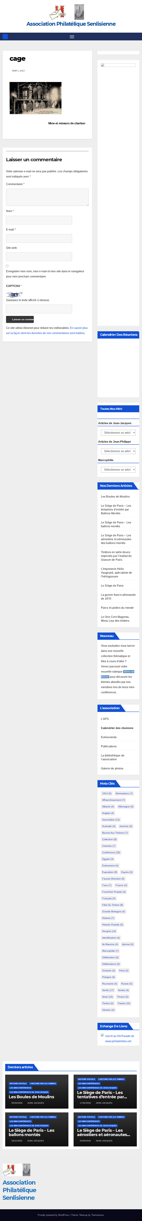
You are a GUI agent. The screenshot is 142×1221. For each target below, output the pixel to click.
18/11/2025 (17, 1141)
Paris (123, 970)
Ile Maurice (110, 944)
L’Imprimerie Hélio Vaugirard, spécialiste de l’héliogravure (116, 572)
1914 (107, 793)
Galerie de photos (112, 768)
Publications (109, 746)
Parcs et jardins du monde (117, 607)
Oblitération (110, 957)
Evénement (110, 865)
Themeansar (97, 1215)
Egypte (108, 859)
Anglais (108, 813)
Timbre (108, 1003)
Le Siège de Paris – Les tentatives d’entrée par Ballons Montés (116, 509)
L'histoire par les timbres (43, 1083)
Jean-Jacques (35, 1103)
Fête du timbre (112, 905)
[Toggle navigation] (72, 36)
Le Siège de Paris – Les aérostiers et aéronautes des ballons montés (116, 539)
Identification (111, 937)
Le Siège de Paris (112, 585)
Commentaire (15, 184)
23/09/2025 (86, 1141)
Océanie (108, 970)
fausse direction (113, 878)
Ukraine (108, 1009)
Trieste (124, 1003)
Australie (109, 826)
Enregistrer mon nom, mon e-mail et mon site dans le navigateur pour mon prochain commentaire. (45, 274)
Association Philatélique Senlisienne (71, 24)
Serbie (123, 990)
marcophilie (110, 950)
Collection (109, 839)
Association (111, 819)
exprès (127, 872)
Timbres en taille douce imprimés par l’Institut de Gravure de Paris (116, 556)
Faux (107, 885)
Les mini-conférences (20, 1088)
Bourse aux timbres (115, 832)
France (121, 885)
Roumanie (109, 983)
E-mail (11, 229)
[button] (137, 36)
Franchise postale (114, 891)
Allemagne (126, 806)
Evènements (109, 737)
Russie (126, 983)
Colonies (109, 845)
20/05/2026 (17, 1103)
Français (109, 898)
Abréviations (124, 793)
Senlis (108, 990)
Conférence (111, 852)
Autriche (125, 826)
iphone (128, 944)
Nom (10, 211)
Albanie (108, 806)
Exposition (109, 872)
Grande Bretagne (113, 911)
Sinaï (107, 996)
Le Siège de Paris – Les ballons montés (31, 1132)
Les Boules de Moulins (115, 496)
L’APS (105, 718)
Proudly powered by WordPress (54, 1215)
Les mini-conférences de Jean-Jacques (29, 1092)
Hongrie (109, 931)
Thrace (122, 996)
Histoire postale (112, 924)
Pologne (108, 977)
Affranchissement (113, 800)
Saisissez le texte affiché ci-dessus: (28, 300)
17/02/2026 (86, 1103)
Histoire (108, 918)
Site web (11, 247)
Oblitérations (111, 964)
